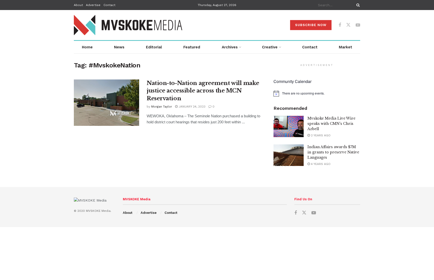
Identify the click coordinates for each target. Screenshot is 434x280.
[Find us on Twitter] (348, 25)
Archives (230, 47)
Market (345, 47)
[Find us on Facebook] (340, 25)
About (78, 5)
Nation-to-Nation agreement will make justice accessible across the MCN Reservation (203, 91)
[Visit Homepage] (128, 25)
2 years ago (320, 135)
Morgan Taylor (161, 106)
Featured (191, 47)
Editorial (154, 47)
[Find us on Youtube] (358, 25)
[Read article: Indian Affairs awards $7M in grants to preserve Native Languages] (289, 155)
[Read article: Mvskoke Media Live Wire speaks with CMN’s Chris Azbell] (289, 126)
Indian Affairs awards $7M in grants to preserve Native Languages (333, 152)
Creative (270, 47)
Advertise (93, 5)
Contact (109, 5)
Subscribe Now (311, 25)
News (119, 47)
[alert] (317, 93)
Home (87, 47)
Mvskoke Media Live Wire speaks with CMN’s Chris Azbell (331, 123)
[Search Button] (357, 5)
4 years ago (320, 164)
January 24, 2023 (191, 106)
